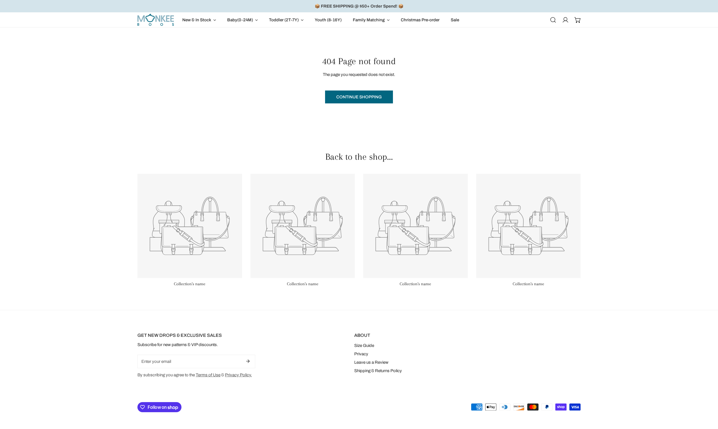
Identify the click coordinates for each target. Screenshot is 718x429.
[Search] (553, 20)
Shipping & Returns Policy (378, 370)
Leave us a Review (371, 362)
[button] (199, 20)
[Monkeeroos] (155, 20)
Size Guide (364, 345)
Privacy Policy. (238, 375)
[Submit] (248, 361)
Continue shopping (359, 97)
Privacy (361, 354)
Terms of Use (208, 375)
